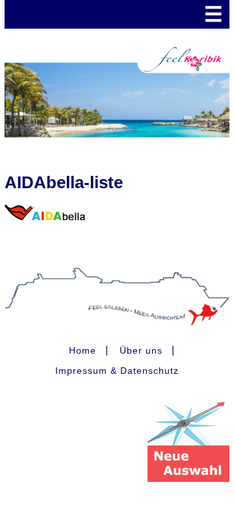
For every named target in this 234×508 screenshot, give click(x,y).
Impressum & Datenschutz (117, 370)
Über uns (141, 350)
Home (82, 350)
